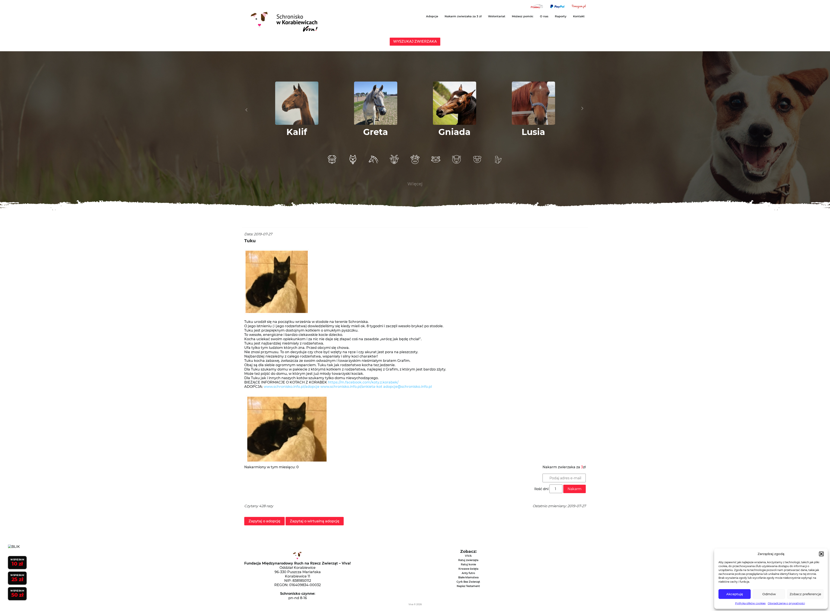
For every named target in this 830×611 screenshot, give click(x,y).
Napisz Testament (468, 586)
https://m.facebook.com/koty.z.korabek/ (363, 382)
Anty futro (468, 573)
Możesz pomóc (522, 16)
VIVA (468, 555)
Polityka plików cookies (750, 603)
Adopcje (432, 16)
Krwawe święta (468, 568)
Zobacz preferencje (805, 594)
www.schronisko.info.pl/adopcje (291, 387)
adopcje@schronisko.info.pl (407, 387)
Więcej (415, 183)
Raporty (561, 16)
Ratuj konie (468, 564)
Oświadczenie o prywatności (786, 603)
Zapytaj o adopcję (264, 521)
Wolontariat (496, 16)
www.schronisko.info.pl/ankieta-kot (351, 387)
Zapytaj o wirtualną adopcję (314, 521)
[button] (821, 554)
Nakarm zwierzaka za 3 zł (463, 16)
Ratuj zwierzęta (468, 560)
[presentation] (246, 110)
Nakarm (574, 489)
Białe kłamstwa (468, 577)
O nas (544, 16)
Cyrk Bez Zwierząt (468, 581)
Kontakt (579, 16)
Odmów (769, 594)
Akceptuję (734, 594)
